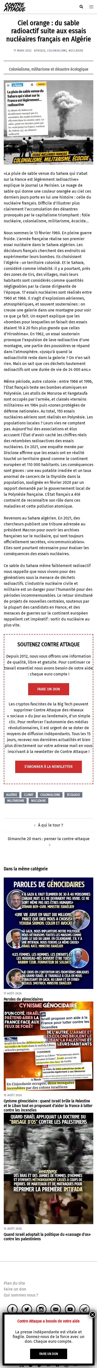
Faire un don (15, 1289)
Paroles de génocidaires (23, 999)
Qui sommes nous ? (21, 1295)
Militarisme (15, 800)
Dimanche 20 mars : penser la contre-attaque (49, 838)
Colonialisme (57, 50)
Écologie (73, 795)
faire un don (48, 689)
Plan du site (14, 1283)
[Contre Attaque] (15, 6)
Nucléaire (76, 50)
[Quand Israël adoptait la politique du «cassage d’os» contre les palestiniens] (48, 1168)
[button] (81, 7)
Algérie (11, 795)
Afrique (40, 50)
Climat (28, 795)
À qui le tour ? (50, 825)
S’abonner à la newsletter (48, 767)
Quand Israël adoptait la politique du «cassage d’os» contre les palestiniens (47, 1236)
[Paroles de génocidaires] (48, 932)
